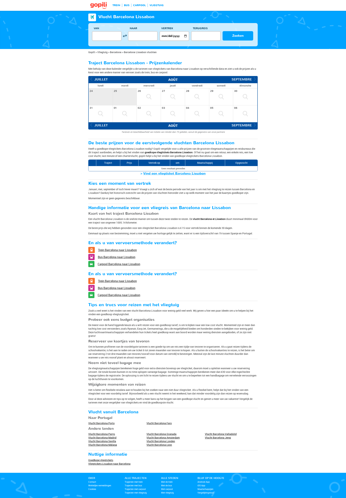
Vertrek (167, 28)
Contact (92, 481)
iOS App (201, 485)
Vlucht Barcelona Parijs (101, 434)
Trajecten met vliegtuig (136, 492)
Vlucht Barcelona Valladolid (221, 434)
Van (96, 28)
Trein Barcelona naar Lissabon (117, 250)
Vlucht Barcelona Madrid (102, 437)
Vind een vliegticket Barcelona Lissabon (174, 173)
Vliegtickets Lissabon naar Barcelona (109, 463)
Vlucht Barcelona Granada (161, 434)
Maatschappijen (205, 489)
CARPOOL (139, 5)
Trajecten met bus (133, 485)
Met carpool (167, 489)
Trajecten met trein (134, 481)
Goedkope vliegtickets (100, 460)
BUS (126, 5)
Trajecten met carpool (135, 489)
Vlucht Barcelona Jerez (218, 437)
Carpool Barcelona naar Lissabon (119, 264)
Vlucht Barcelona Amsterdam (163, 437)
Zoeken (238, 36)
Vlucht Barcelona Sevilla (102, 441)
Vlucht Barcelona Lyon (159, 444)
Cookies (92, 489)
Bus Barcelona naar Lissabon (116, 257)
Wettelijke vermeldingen (99, 485)
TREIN (116, 5)
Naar (133, 28)
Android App (204, 481)
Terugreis (200, 28)
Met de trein (167, 481)
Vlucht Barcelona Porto (101, 423)
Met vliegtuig (167, 492)
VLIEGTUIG (157, 5)
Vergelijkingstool (206, 492)
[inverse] (125, 36)
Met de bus (166, 485)
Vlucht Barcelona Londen (161, 441)
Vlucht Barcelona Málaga (102, 444)
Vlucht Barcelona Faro (159, 423)
